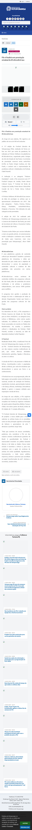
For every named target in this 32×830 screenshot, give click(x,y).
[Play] (14, 117)
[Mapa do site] (20, 19)
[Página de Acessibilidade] (23, 19)
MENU (4, 32)
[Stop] (18, 117)
